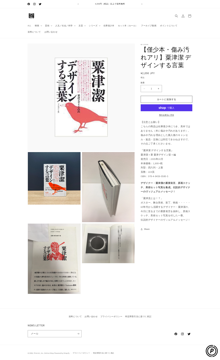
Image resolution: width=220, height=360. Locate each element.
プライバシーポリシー (111, 316)
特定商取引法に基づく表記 (138, 316)
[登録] (78, 333)
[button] (38, 25)
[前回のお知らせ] (78, 4)
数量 (143, 82)
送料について (75, 316)
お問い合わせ (91, 316)
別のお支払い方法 (166, 115)
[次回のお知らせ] (142, 4)
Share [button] (147, 229)
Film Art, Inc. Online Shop (44, 353)
